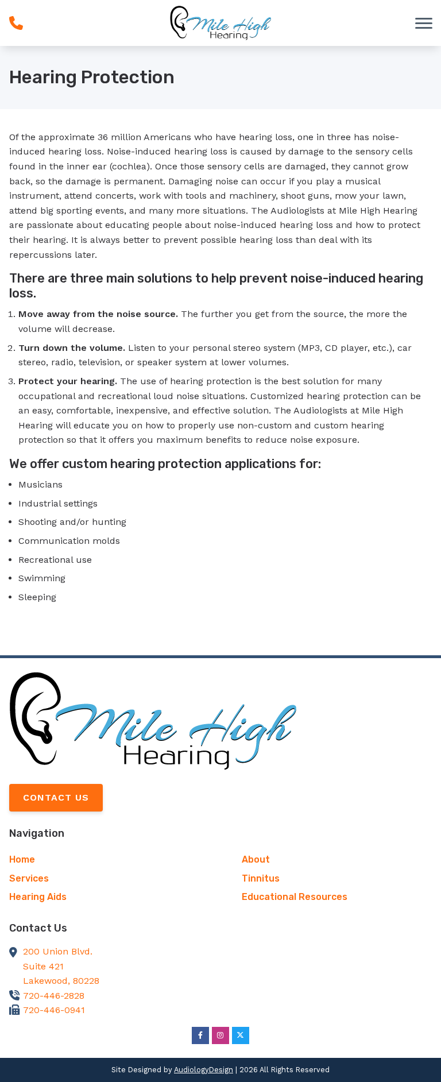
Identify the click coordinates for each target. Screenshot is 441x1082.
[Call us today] (16, 23)
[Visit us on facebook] (200, 1035)
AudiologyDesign (203, 1069)
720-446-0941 (54, 1009)
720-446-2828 (53, 995)
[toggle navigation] (424, 23)
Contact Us (56, 797)
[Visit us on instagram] (220, 1035)
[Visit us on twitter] (240, 1035)
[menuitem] (104, 859)
